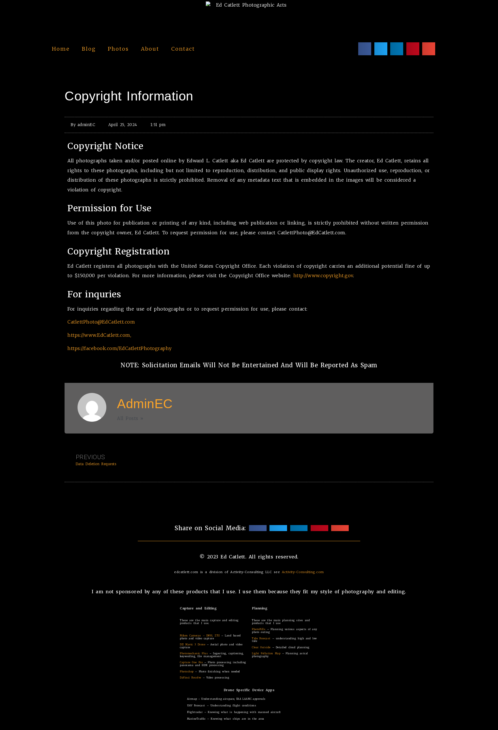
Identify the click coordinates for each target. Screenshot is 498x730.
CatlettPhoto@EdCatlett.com (101, 322)
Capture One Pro (191, 662)
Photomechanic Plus (194, 653)
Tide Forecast (261, 638)
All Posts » (130, 418)
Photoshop (187, 671)
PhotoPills (258, 629)
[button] (364, 48)
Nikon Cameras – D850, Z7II (200, 635)
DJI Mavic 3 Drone (192, 644)
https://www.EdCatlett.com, (99, 335)
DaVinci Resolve (190, 677)
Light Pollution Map (266, 653)
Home (61, 48)
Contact (183, 48)
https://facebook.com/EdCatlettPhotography (119, 348)
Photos (118, 48)
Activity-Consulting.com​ (303, 572)
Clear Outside (261, 647)
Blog (89, 48)
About (150, 48)
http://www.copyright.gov (323, 275)
